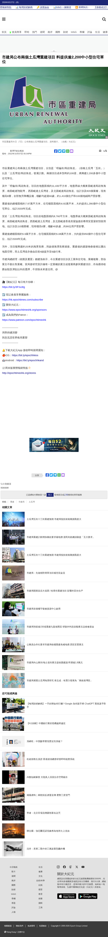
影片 (13, 871)
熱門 (34, 32)
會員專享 (17, 32)
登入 (50, 495)
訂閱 (66, 495)
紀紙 (40, 885)
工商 (40, 907)
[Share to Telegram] (63, 151)
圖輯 (40, 903)
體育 (40, 889)
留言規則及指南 (5, 487)
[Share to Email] (71, 151)
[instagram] (58, 867)
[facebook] (64, 867)
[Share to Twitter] (59, 151)
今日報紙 (13, 867)
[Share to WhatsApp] (67, 151)
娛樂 (40, 898)
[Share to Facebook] (56, 151)
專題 (13, 903)
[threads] (70, 867)
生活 (97, 32)
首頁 (4, 32)
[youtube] (83, 867)
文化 (40, 876)
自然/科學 (40, 880)
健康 (105, 32)
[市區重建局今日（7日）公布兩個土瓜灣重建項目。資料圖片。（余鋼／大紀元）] (54, 103)
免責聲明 (31, 926)
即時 (26, 32)
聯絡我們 (19, 926)
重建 (12, 502)
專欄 (82, 32)
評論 (89, 32)
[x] (77, 867)
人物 (13, 912)
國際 (57, 32)
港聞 (42, 32)
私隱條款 (43, 926)
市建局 (21, 502)
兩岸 (50, 32)
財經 (65, 32)
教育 (40, 894)
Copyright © (56, 926)
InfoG (74, 32)
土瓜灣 (32, 502)
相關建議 (8, 926)
